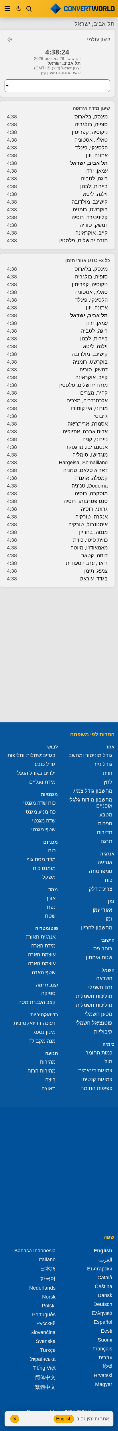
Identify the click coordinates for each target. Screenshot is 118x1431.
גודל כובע (45, 764)
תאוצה (49, 1088)
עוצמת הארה (42, 955)
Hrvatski (103, 1375)
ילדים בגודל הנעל (36, 773)
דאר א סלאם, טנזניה (85, 470)
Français (102, 1349)
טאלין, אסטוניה (91, 140)
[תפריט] (7, 8)
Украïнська (43, 1359)
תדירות (104, 832)
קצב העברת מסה (37, 1002)
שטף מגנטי (43, 830)
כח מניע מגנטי (40, 812)
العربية (105, 1260)
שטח (50, 916)
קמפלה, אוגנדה (91, 478)
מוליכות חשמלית (94, 996)
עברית (105, 1357)
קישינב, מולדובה (90, 202)
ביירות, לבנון (94, 186)
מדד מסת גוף (41, 859)
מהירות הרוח (41, 1071)
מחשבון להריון (96, 928)
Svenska (46, 1341)
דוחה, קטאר (94, 555)
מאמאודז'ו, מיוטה (89, 548)
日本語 (48, 1269)
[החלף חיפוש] (29, 8)
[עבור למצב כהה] (19, 8)
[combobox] (52, 85)
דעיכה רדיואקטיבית (34, 1023)
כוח (108, 880)
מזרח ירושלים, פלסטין (83, 240)
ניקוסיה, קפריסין (90, 132)
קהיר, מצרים (94, 393)
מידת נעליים (42, 782)
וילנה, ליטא (95, 194)
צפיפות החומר (96, 1088)
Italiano (47, 1259)
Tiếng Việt (44, 1368)
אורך (51, 898)
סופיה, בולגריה (91, 124)
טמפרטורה (100, 871)
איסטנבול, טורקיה (88, 524)
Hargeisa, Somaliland (83, 462)
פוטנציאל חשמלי (94, 1023)
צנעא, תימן (96, 571)
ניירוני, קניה (95, 439)
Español (103, 1322)
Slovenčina (43, 1332)
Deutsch (102, 1304)
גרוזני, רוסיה (94, 509)
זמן (109, 919)
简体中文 (45, 1377)
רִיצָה (50, 1080)
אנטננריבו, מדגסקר (87, 447)
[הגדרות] (10, 39)
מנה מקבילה (42, 1041)
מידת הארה (43, 946)
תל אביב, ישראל (89, 163)
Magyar (103, 1384)
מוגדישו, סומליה (90, 455)
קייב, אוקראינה (91, 233)
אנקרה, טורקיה (91, 517)
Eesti (106, 1331)
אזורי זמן (102, 910)
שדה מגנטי (44, 821)
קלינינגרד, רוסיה (90, 217)
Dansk (105, 1295)
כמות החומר (99, 1053)
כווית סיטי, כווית (90, 540)
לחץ (107, 782)
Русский (46, 1323)
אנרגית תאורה (40, 937)
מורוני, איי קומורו (89, 408)
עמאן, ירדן (96, 171)
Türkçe (48, 1350)
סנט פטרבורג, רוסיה (86, 501)
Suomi (105, 1340)
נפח (51, 907)
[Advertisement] (59, 655)
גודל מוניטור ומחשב (90, 755)
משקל (49, 877)
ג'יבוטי (101, 416)
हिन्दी (107, 1366)
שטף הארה (44, 972)
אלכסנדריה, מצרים (87, 400)
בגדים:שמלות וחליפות (31, 755)
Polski (49, 1306)
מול (108, 1062)
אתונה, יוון (97, 155)
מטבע (105, 815)
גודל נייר (103, 764)
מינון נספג (45, 1032)
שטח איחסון (99, 957)
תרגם (106, 841)
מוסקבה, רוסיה (91, 493)
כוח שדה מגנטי (39, 803)
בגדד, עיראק (94, 579)
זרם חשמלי (100, 987)
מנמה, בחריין (93, 532)
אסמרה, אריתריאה (88, 424)
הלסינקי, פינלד (91, 148)
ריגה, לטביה (94, 179)
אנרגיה (105, 862)
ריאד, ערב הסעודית (87, 563)
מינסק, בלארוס (91, 117)
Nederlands (42, 1288)
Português (44, 1314)
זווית (107, 773)
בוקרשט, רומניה (90, 209)
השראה (104, 978)
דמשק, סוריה (94, 225)
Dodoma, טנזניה (90, 486)
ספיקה (48, 993)
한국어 (48, 1279)
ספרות (105, 823)
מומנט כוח (44, 868)
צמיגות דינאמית (95, 1070)
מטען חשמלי (98, 1014)
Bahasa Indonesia (35, 1250)
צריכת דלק (100, 889)
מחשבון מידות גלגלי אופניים (90, 803)
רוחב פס (102, 949)
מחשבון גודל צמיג (92, 791)
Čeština (103, 1286)
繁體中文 (45, 1387)
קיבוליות (103, 1032)
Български (99, 1269)
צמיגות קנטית (97, 1079)
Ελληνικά (102, 1313)
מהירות (48, 1062)
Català (104, 1277)
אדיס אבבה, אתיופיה (85, 431)
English (64, 1418)
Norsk (49, 1297)
